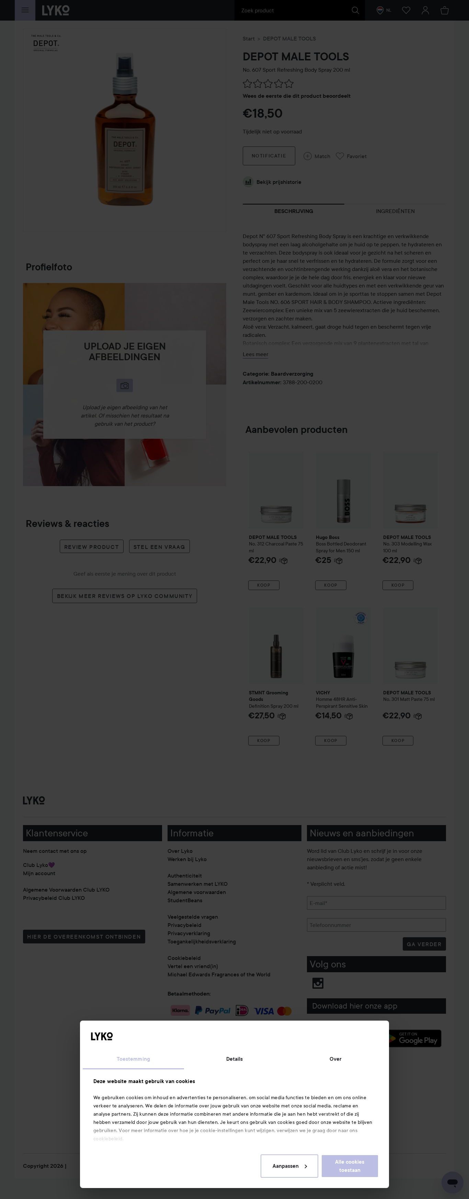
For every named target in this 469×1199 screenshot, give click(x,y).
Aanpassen (286, 1166)
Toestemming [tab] (133, 1059)
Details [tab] (234, 1059)
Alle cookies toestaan (349, 1166)
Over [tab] (335, 1059)
